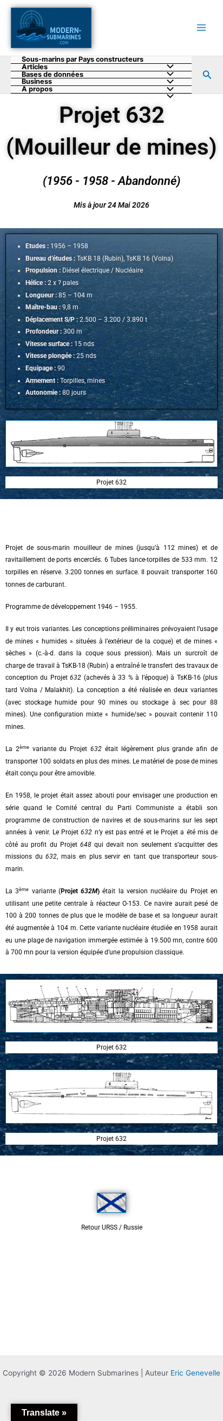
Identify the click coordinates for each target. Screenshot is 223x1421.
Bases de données (52, 74)
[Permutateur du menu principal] (202, 28)
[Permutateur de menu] (168, 97)
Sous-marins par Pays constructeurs (82, 59)
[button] (207, 75)
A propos (37, 89)
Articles (35, 67)
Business (37, 81)
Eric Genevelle (195, 1373)
